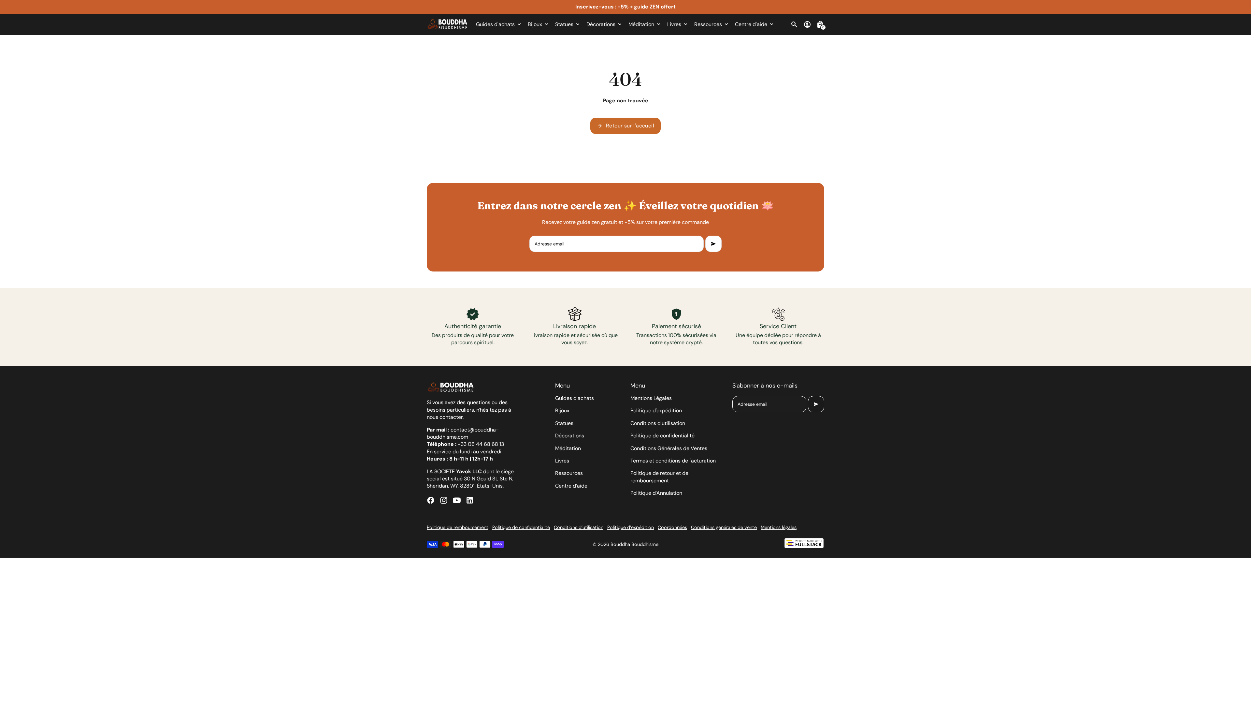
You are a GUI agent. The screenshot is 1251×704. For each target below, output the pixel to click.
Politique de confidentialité (662, 435)
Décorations (569, 435)
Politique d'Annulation (656, 493)
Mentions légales (779, 527)
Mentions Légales (651, 398)
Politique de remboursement (457, 527)
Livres (562, 460)
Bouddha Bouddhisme (634, 544)
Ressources (569, 473)
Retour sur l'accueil (625, 125)
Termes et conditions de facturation (673, 460)
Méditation (568, 448)
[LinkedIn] (470, 500)
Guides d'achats (574, 398)
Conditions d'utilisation (657, 423)
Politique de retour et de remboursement (659, 477)
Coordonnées (672, 527)
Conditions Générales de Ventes (668, 448)
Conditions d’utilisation (578, 527)
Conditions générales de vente (724, 527)
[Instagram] (444, 500)
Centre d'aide (571, 485)
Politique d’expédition (630, 527)
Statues (564, 423)
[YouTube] (457, 500)
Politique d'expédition (656, 410)
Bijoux (562, 410)
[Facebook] (431, 500)
